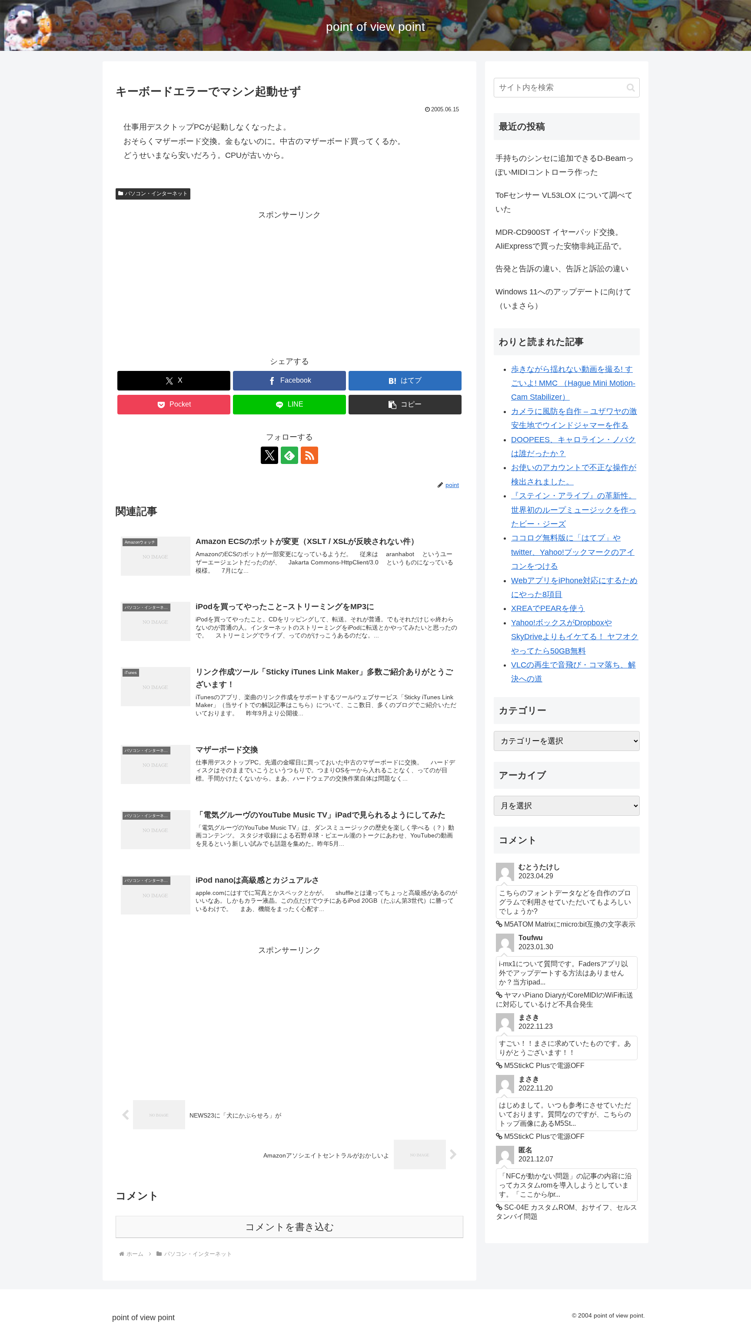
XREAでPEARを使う (548, 608)
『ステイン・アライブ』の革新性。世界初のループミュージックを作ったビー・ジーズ (573, 509)
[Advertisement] (289, 283)
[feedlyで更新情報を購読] (289, 455)
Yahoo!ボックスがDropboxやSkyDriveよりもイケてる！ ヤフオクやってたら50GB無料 (574, 636)
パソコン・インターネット (156, 193)
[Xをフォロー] (269, 455)
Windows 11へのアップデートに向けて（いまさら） (563, 298)
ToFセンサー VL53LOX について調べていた (564, 202)
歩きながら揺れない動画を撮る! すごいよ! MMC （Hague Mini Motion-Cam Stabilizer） (573, 383)
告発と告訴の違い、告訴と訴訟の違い (561, 268)
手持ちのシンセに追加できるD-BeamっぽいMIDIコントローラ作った (564, 165)
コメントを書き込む (289, 1226)
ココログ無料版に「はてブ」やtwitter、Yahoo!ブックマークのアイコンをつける (573, 552)
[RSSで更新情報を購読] (309, 455)
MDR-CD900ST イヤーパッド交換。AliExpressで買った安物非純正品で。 (560, 239)
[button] (405, 404)
